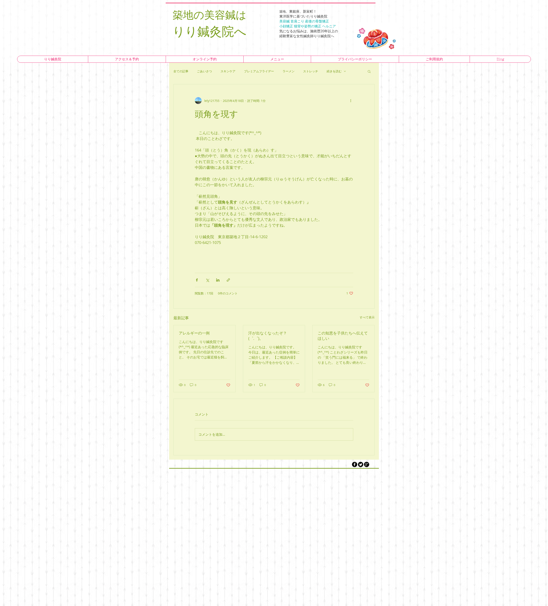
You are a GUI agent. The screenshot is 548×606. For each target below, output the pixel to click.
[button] (369, 71)
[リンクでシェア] (228, 280)
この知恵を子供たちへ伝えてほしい (343, 335)
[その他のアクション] (350, 100)
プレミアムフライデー (259, 71)
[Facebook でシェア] (197, 280)
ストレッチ (310, 71)
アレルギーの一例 (194, 333)
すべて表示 (367, 317)
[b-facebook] (354, 464)
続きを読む (334, 71)
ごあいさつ (204, 71)
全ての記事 (180, 71)
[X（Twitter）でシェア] (207, 280)
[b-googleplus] (366, 464)
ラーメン (289, 71)
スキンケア (227, 71)
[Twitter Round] (360, 464)
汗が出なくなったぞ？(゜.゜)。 (267, 335)
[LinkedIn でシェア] (218, 280)
